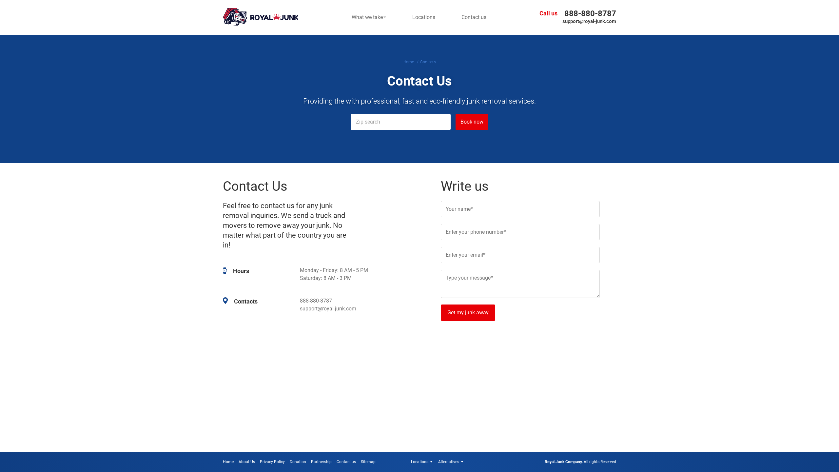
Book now (471, 122)
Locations (419, 462)
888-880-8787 (590, 13)
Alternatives (448, 462)
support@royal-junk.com (589, 21)
